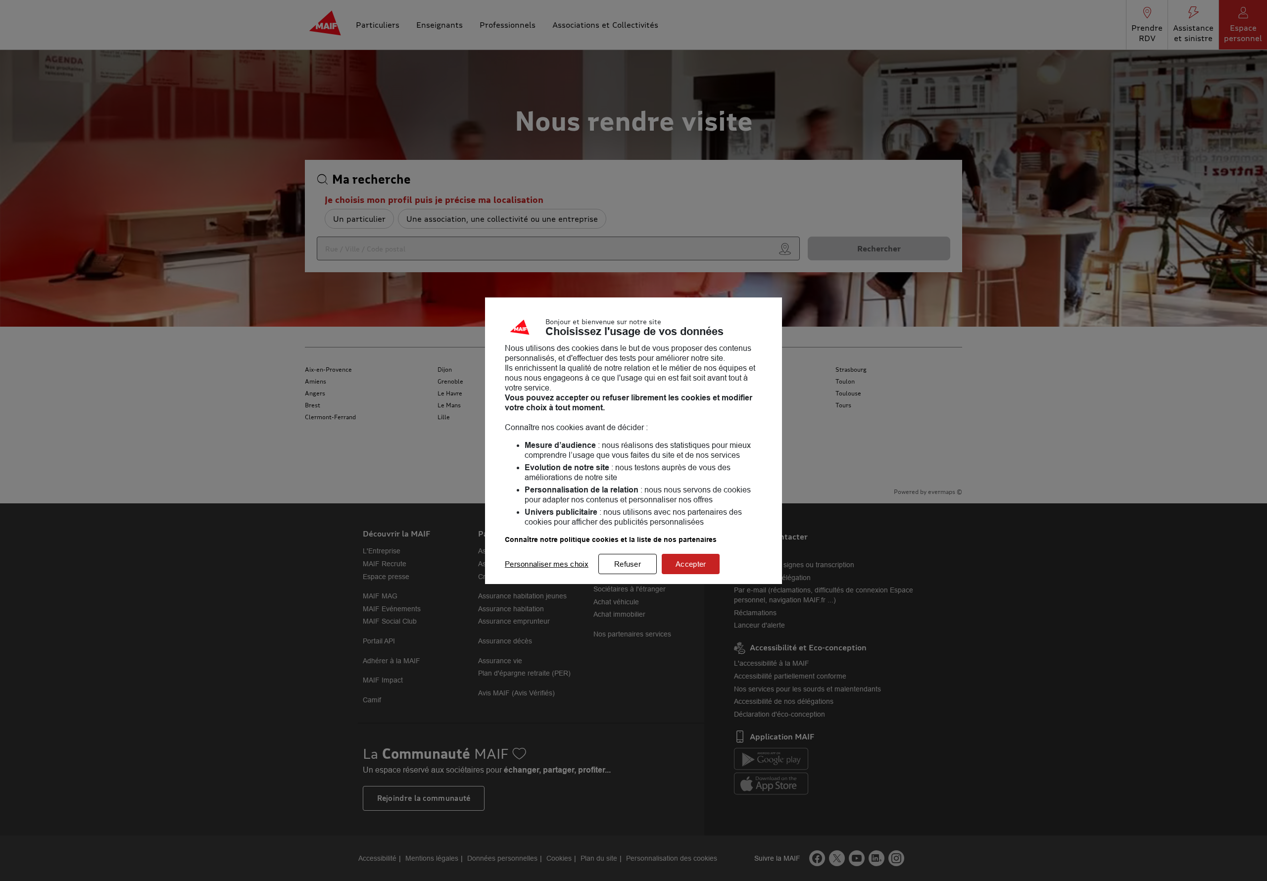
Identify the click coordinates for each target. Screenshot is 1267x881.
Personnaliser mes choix (546, 564)
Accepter (691, 564)
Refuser (627, 564)
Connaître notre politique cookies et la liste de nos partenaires (611, 539)
